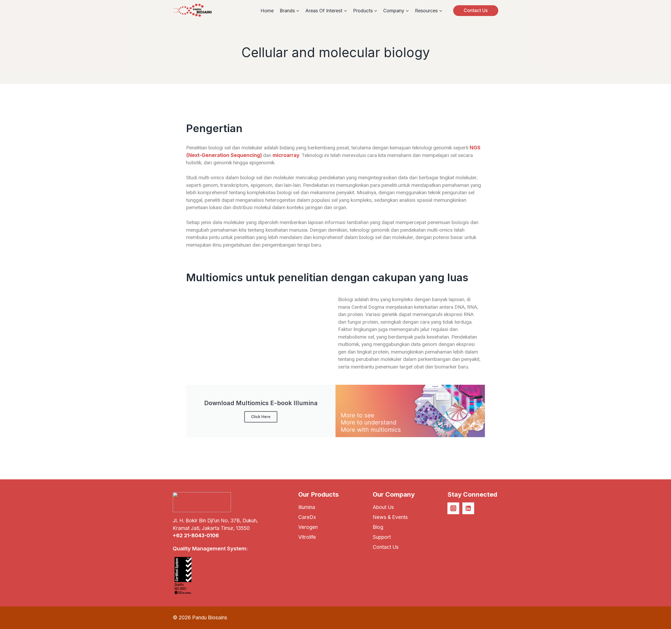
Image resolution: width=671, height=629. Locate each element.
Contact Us (476, 10)
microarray (286, 155)
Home (267, 10)
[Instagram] (453, 508)
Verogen (308, 527)
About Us (383, 507)
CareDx (307, 517)
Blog (378, 527)
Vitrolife (307, 537)
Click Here (260, 416)
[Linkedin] (468, 508)
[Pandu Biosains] (192, 10)
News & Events (390, 517)
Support (382, 537)
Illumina (306, 507)
